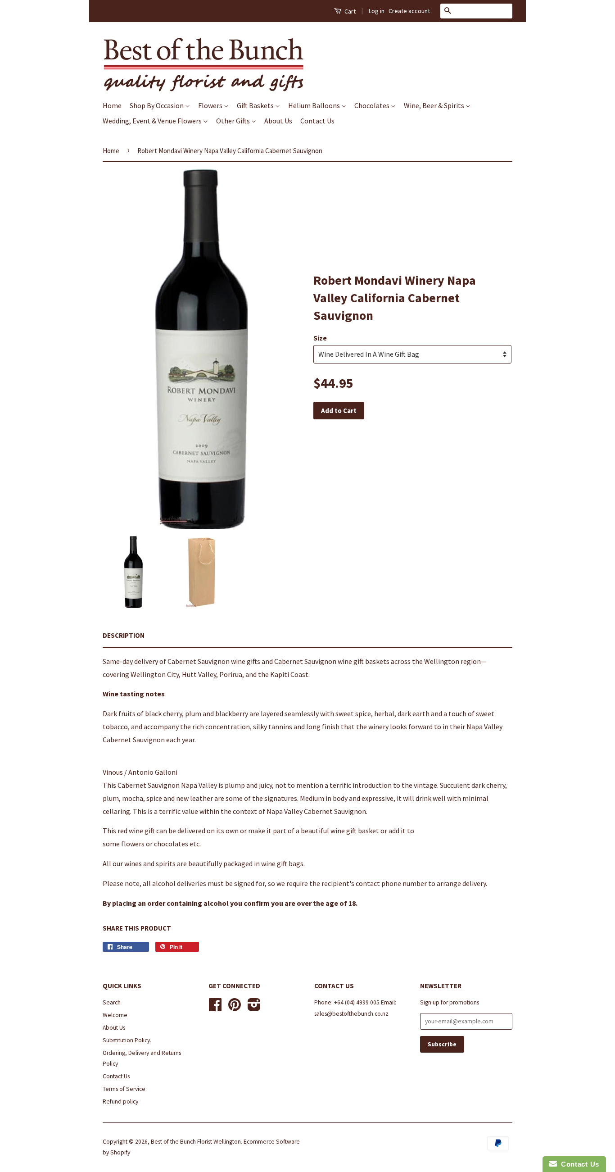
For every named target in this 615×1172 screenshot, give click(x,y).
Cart (349, 11)
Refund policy (120, 1101)
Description (124, 635)
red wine (130, 830)
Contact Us (317, 120)
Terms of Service (124, 1089)
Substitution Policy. (127, 1040)
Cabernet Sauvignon (198, 661)
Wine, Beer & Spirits (435, 105)
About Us (278, 120)
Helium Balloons (314, 105)
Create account (409, 11)
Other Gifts (233, 120)
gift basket (362, 830)
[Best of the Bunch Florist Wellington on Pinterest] (234, 1008)
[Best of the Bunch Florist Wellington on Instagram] (254, 1008)
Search (112, 1002)
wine (238, 661)
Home (112, 105)
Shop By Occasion (157, 105)
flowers (133, 843)
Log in (376, 11)
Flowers (211, 105)
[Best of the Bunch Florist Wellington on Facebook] (215, 1008)
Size (320, 337)
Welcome (115, 1015)
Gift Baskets (256, 105)
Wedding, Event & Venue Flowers (153, 120)
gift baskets (371, 661)
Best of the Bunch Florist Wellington (196, 1141)
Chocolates (372, 105)
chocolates (171, 843)
